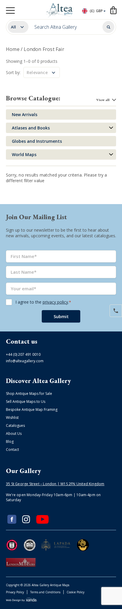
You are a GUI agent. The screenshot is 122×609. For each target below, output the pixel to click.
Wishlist (12, 417)
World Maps (24, 154)
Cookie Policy (75, 592)
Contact (12, 449)
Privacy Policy (15, 592)
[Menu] (10, 10)
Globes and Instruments (37, 141)
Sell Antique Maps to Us (25, 401)
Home (13, 49)
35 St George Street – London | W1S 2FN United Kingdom (55, 483)
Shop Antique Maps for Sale (29, 393)
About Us (14, 433)
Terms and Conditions (45, 592)
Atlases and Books (31, 128)
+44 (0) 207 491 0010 (23, 354)
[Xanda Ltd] (21, 600)
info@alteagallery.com (25, 360)
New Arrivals (24, 114)
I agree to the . (43, 302)
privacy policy (55, 302)
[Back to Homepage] (60, 10)
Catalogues (15, 425)
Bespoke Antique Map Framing (31, 409)
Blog (10, 441)
